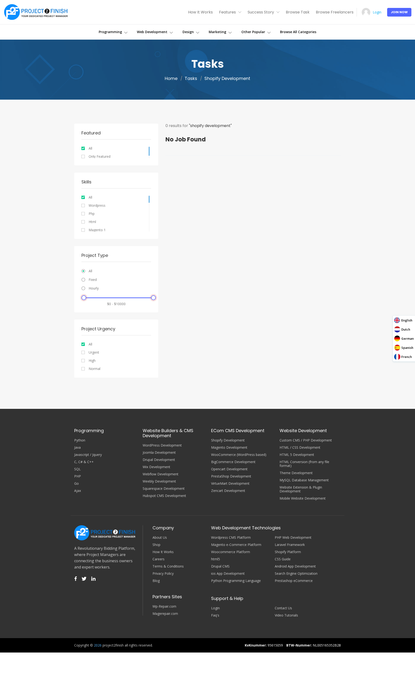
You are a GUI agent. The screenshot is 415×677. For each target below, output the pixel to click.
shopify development (227, 78)
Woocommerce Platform (230, 552)
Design (189, 32)
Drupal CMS (220, 566)
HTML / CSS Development (300, 447)
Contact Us (283, 608)
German (407, 338)
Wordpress (97, 205)
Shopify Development (228, 440)
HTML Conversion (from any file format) (304, 464)
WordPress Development (162, 445)
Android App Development (295, 566)
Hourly (94, 288)
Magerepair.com (165, 614)
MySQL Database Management (304, 480)
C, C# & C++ (84, 462)
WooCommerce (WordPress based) (238, 455)
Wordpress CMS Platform (231, 537)
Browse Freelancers (335, 12)
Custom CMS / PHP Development (306, 440)
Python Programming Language (236, 581)
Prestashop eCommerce (294, 581)
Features (227, 12)
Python (79, 440)
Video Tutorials (286, 615)
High (92, 360)
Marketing (218, 32)
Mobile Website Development (303, 498)
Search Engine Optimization (296, 573)
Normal (94, 368)
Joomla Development (159, 452)
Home (171, 78)
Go (76, 483)
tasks (191, 78)
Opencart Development (229, 469)
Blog (156, 581)
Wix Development (156, 467)
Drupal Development (159, 460)
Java (77, 447)
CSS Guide (283, 559)
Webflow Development (160, 474)
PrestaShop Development (231, 476)
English (406, 320)
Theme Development (296, 473)
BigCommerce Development (233, 462)
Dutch (405, 329)
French (406, 357)
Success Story (261, 12)
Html (92, 222)
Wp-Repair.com (164, 606)
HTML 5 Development (297, 455)
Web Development (152, 32)
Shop (156, 545)
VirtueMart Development (230, 483)
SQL (77, 469)
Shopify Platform (288, 552)
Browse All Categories (298, 32)
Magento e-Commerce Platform (236, 545)
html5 (215, 559)
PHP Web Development (293, 537)
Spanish (407, 347)
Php (92, 213)
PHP (77, 476)
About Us (160, 537)
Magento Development (229, 447)
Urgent (94, 352)
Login (377, 12)
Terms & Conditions (168, 566)
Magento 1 (97, 230)
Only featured (99, 156)
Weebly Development (159, 481)
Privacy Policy (163, 573)
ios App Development (228, 573)
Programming (111, 32)
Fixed (93, 280)
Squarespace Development (164, 488)
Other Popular (253, 32)
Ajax (77, 491)
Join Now (399, 12)
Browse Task (298, 12)
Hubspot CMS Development (164, 496)
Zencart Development (228, 491)
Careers (159, 559)
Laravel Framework (290, 545)
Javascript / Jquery (88, 455)
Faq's (215, 615)
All (90, 148)
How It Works (200, 12)
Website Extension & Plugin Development (301, 489)
